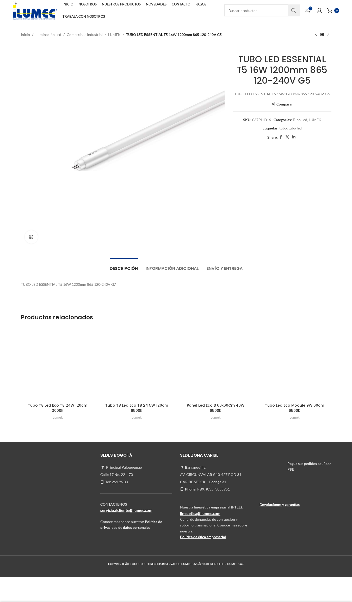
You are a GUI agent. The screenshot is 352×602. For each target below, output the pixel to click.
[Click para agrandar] (31, 236)
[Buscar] (294, 10)
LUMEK (114, 34)
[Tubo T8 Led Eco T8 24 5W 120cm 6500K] (137, 364)
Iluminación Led (48, 34)
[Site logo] (35, 10)
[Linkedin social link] (294, 137)
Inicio (25, 34)
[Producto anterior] (316, 35)
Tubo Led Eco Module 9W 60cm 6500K (294, 408)
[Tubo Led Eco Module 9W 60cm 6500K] (294, 364)
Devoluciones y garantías (280, 504)
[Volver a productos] (322, 35)
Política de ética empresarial (203, 537)
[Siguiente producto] (328, 35)
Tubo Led (300, 119)
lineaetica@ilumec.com (200, 513)
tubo (283, 128)
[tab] (124, 266)
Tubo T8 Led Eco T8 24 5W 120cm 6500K (136, 408)
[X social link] (287, 137)
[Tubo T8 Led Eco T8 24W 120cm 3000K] (58, 364)
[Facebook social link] (281, 137)
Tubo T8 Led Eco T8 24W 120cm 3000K (57, 408)
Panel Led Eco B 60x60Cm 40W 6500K (215, 408)
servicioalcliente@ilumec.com (126, 510)
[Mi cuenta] (319, 10)
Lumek (58, 417)
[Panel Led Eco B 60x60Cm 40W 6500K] (215, 364)
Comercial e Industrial (85, 34)
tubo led (295, 128)
